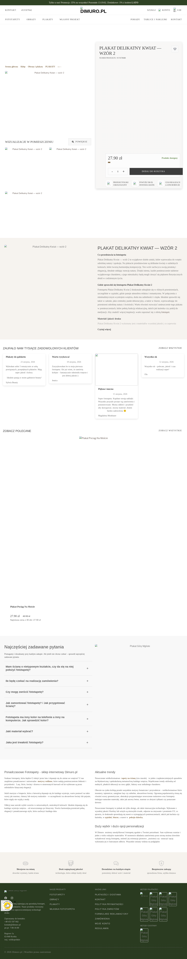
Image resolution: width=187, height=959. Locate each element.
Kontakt (176, 19)
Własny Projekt (70, 19)
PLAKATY (50, 67)
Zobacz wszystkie (170, 348)
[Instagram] (12, 898)
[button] (150, 10)
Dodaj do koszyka (153, 171)
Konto (165, 10)
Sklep (22, 67)
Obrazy (31, 19)
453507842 (26, 10)
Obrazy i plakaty (35, 67)
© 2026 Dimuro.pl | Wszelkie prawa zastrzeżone (27, 952)
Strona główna (11, 67)
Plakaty (48, 19)
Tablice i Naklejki (155, 19)
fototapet (165, 312)
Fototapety (12, 19)
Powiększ (81, 142)
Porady (135, 19)
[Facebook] (5, 898)
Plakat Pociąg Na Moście (22, 606)
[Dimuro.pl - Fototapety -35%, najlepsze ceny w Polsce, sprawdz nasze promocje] (93, 10)
